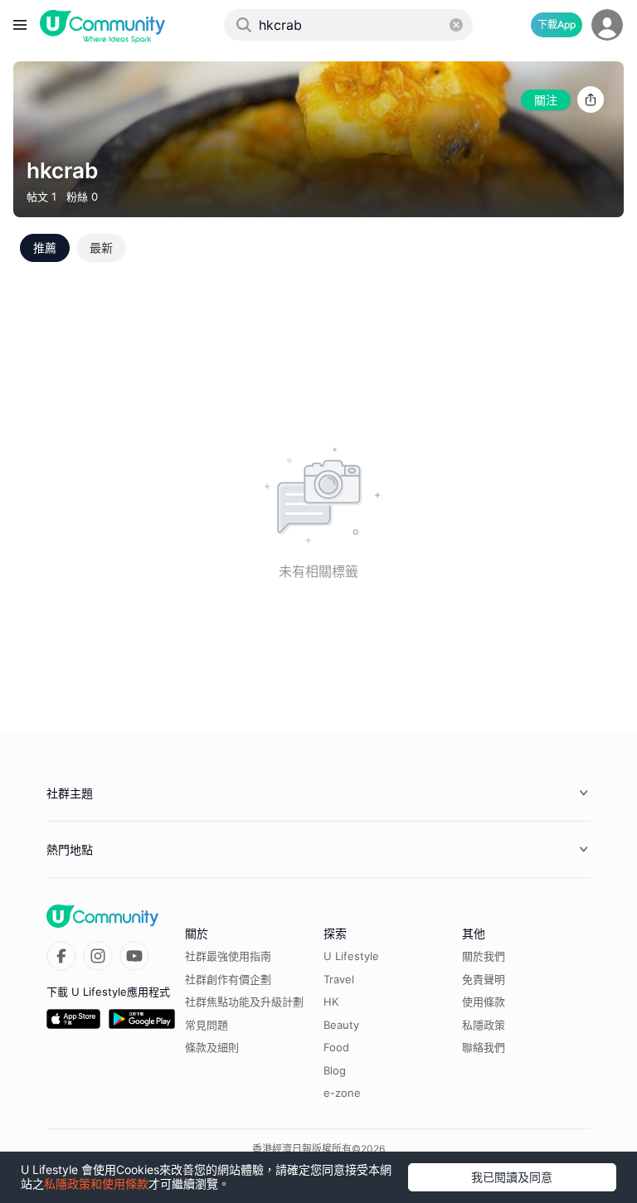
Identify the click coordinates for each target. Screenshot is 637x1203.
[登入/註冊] (607, 24)
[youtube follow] (134, 956)
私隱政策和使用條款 (96, 1183)
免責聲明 (483, 979)
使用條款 (483, 1001)
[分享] (590, 100)
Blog (334, 1070)
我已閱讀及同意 (511, 1177)
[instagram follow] (98, 956)
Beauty (341, 1024)
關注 (545, 100)
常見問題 (206, 1024)
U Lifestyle (351, 956)
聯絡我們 (483, 1047)
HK (330, 1001)
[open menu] (20, 24)
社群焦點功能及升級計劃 (244, 1001)
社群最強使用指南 (228, 956)
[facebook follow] (61, 956)
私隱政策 (483, 1024)
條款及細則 (212, 1047)
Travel (338, 979)
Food (336, 1047)
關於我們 (483, 956)
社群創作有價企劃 (228, 979)
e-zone (342, 1092)
